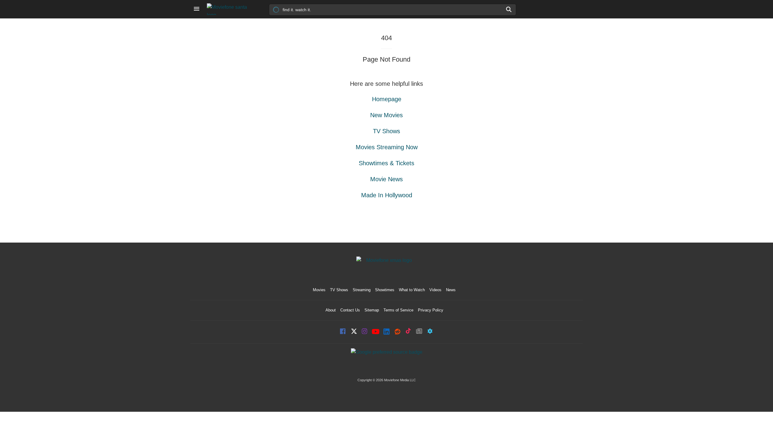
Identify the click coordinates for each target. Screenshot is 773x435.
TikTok (408, 332)
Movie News (386, 179)
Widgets (430, 332)
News (451, 290)
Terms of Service (398, 310)
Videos (435, 290)
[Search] (509, 9)
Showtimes (384, 290)
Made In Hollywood (386, 195)
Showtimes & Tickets (386, 163)
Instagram (365, 332)
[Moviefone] (229, 9)
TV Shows (386, 131)
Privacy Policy (430, 310)
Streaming (361, 290)
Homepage (386, 99)
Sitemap (371, 310)
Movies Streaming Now (387, 147)
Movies (319, 290)
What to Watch (412, 290)
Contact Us (350, 310)
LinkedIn (386, 332)
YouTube (376, 332)
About (331, 310)
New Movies (386, 115)
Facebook (343, 332)
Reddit (397, 332)
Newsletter (419, 332)
